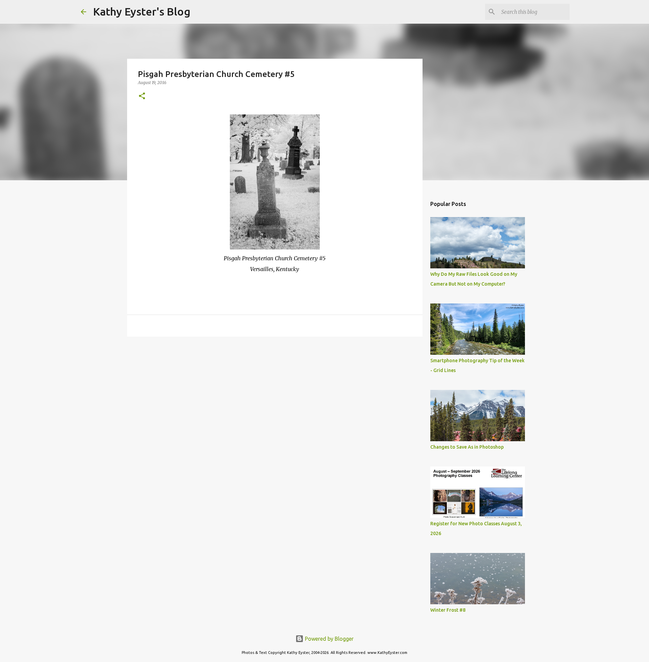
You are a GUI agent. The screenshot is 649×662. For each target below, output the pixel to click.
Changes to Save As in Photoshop (467, 447)
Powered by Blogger (329, 639)
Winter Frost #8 (447, 610)
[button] (142, 96)
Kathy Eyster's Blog (141, 11)
